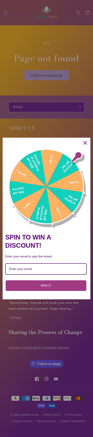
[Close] (85, 143)
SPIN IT (46, 285)
